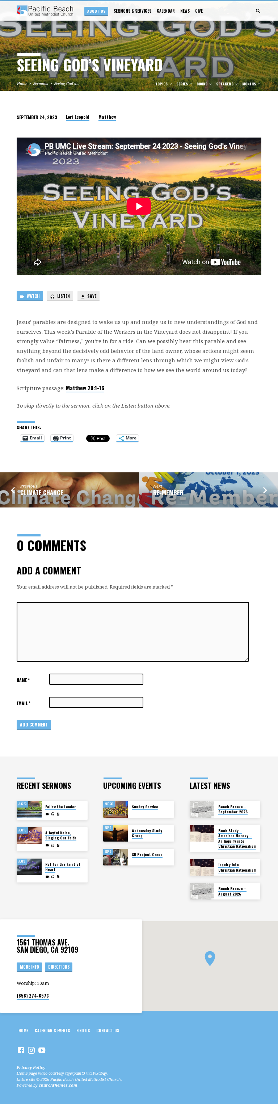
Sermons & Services (132, 11)
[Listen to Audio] (53, 814)
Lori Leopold (77, 116)
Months (249, 84)
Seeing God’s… (66, 83)
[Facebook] (21, 1050)
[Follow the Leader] (29, 809)
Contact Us (107, 1030)
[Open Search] (258, 11)
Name (23, 680)
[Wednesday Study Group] (115, 833)
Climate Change (41, 492)
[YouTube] (42, 1050)
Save (91, 296)
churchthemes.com (58, 1085)
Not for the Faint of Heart (62, 866)
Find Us (83, 1030)
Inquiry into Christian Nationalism (237, 867)
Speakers (225, 84)
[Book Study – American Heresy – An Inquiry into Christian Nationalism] (202, 833)
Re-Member (168, 492)
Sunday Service (145, 806)
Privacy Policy (31, 1067)
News (185, 11)
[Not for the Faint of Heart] (29, 867)
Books (202, 84)
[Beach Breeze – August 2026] (202, 891)
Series (182, 84)
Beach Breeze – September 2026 (233, 809)
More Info (29, 967)
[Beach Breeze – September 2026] (202, 809)
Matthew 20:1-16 (85, 388)
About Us (96, 11)
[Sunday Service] (115, 809)
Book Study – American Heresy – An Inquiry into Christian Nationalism (237, 838)
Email (23, 703)
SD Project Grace (147, 854)
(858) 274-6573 (33, 995)
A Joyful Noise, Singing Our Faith (60, 835)
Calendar (166, 11)
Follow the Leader (60, 806)
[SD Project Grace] (115, 857)
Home (22, 83)
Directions (59, 967)
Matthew (107, 116)
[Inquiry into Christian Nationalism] (202, 867)
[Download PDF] (58, 814)
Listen (63, 296)
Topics (162, 84)
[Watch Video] (47, 814)
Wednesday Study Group (147, 833)
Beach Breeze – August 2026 (232, 891)
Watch (33, 296)
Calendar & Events (52, 1030)
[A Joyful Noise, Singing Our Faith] (29, 835)
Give (199, 11)
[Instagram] (31, 1050)
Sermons (40, 83)
